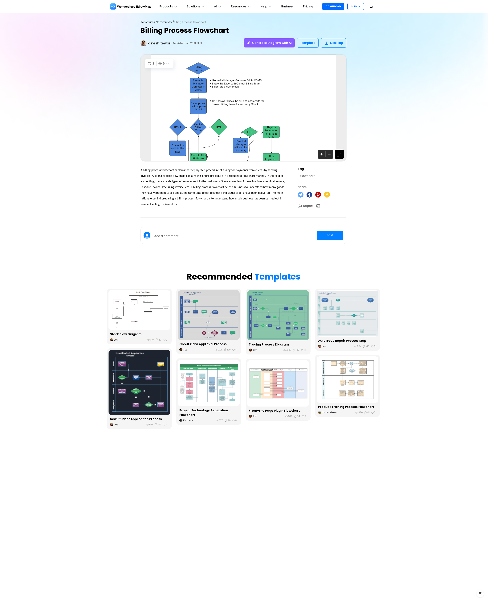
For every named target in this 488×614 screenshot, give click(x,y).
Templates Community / (157, 22)
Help (263, 6)
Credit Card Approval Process (203, 344)
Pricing (308, 6)
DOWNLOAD (333, 6)
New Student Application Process (136, 419)
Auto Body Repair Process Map (342, 340)
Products (166, 6)
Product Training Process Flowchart (346, 407)
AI (215, 6)
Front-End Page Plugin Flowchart (274, 410)
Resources (238, 6)
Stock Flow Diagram (125, 334)
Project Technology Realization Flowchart (203, 412)
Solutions (193, 6)
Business (287, 6)
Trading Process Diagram (269, 344)
